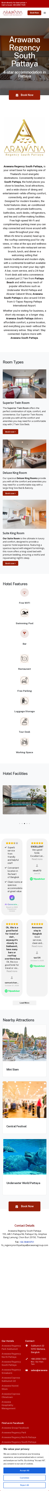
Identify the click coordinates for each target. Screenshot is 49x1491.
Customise (24, 1478)
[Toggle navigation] (44, 12)
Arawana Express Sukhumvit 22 (11, 1379)
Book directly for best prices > (14, 3)
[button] (5, 384)
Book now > (10, 431)
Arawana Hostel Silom (10, 1387)
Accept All (24, 1470)
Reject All (24, 1485)
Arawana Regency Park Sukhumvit (11, 1347)
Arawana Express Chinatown (11, 1395)
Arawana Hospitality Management (9, 1405)
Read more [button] (37, 859)
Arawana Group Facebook (15, 1428)
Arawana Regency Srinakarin (11, 1371)
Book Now (34, 13)
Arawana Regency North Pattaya (11, 1355)
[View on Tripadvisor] (37, 865)
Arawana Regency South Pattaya (11, 1363)
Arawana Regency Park (14, 1432)
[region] (24, 1468)
